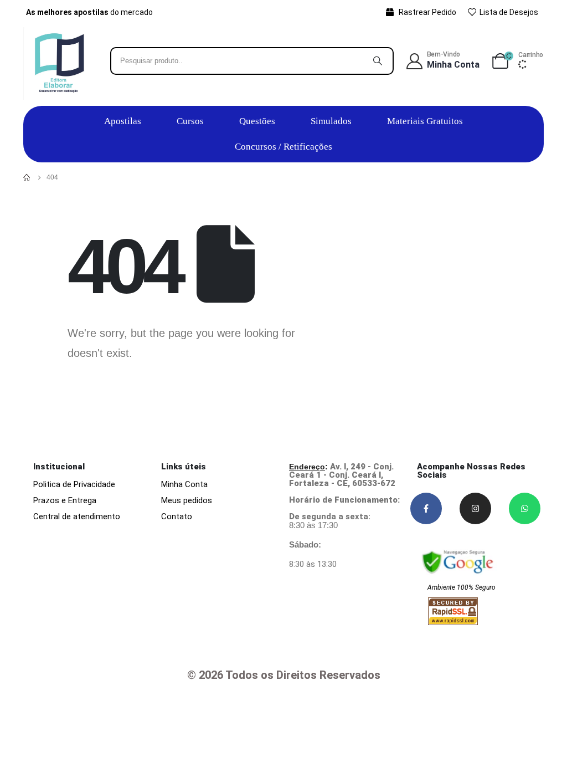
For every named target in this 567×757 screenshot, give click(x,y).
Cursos (190, 121)
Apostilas (122, 121)
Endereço (307, 466)
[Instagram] (475, 508)
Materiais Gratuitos (425, 121)
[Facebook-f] (426, 508)
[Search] (378, 61)
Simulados (331, 121)
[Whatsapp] (524, 508)
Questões (257, 121)
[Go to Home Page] (27, 177)
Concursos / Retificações (283, 146)
